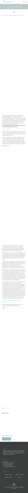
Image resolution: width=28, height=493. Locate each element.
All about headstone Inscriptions (7, 435)
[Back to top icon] (14, 484)
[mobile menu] (2, 2)
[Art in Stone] (8, 2)
